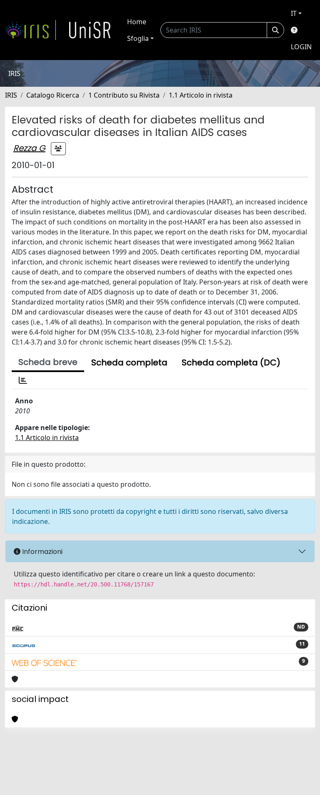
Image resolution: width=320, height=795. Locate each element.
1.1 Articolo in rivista (200, 95)
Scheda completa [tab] (129, 362)
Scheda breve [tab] (48, 362)
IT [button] (294, 13)
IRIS (11, 95)
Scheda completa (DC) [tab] (231, 362)
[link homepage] (30, 30)
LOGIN (301, 46)
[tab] (23, 380)
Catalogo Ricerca (52, 95)
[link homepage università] (90, 30)
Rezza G (29, 148)
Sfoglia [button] (138, 38)
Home (136, 21)
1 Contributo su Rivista (124, 95)
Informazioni (41, 551)
